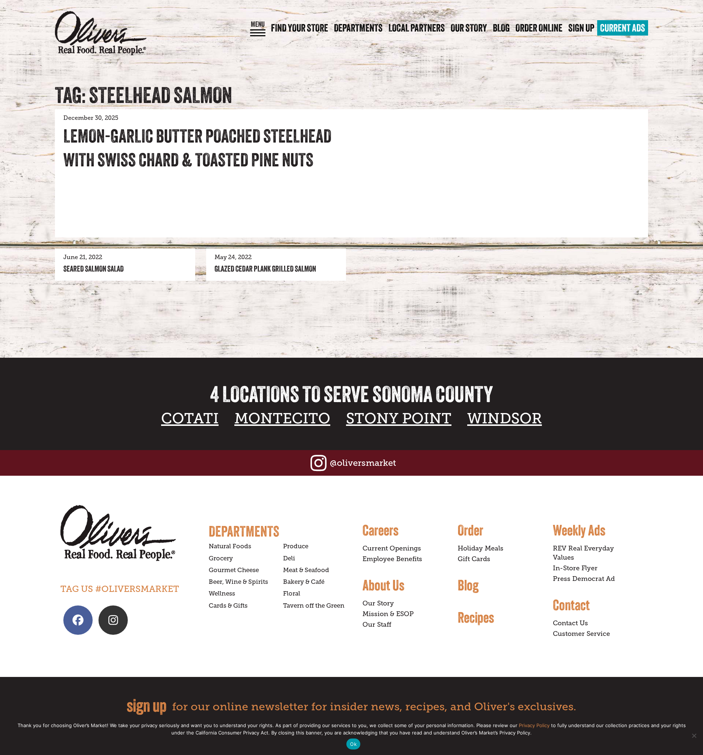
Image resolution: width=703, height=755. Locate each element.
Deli (289, 558)
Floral (291, 593)
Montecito (282, 418)
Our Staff (376, 624)
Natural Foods (230, 546)
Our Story (469, 28)
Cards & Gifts (228, 605)
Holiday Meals (480, 548)
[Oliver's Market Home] (129, 533)
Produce (295, 546)
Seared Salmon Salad (93, 268)
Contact (571, 605)
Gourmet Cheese (234, 570)
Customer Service (581, 633)
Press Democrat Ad (584, 578)
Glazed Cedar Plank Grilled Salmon (265, 268)
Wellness (222, 593)
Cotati (190, 418)
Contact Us (570, 623)
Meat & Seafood (306, 570)
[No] (694, 735)
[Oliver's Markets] (100, 33)
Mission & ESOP (388, 614)
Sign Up (581, 28)
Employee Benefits (392, 559)
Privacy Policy (534, 725)
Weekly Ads (579, 530)
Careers (380, 530)
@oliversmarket (363, 463)
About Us (383, 585)
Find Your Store (299, 28)
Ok (353, 744)
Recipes (476, 617)
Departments (358, 28)
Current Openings (391, 548)
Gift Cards (474, 559)
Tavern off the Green (314, 605)
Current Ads (622, 28)
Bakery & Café (303, 581)
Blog (501, 28)
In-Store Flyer (575, 568)
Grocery (221, 558)
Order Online (539, 28)
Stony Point (398, 418)
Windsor (504, 418)
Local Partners (416, 28)
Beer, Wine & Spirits (238, 581)
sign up (147, 705)
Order (470, 530)
